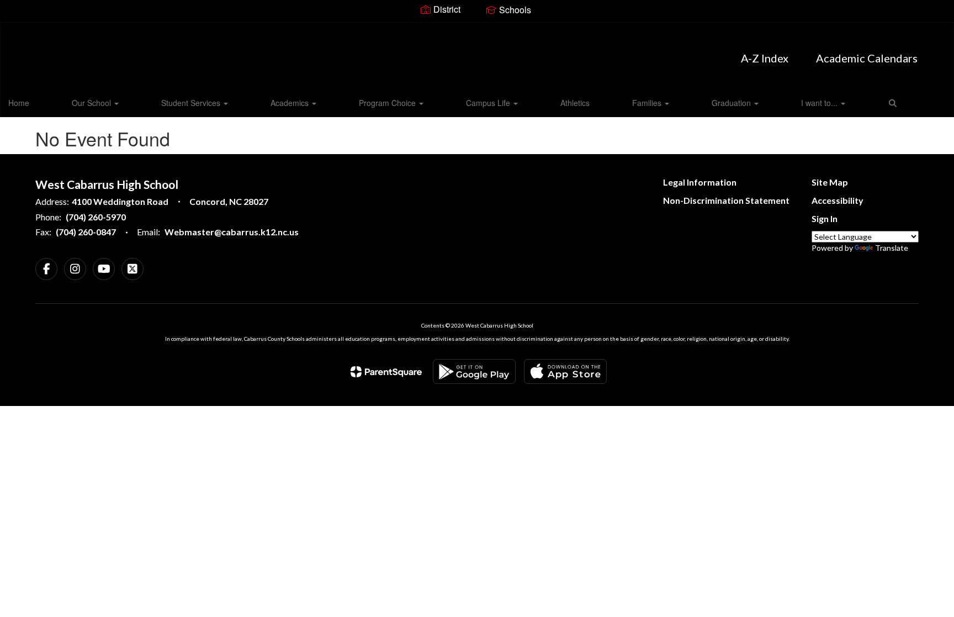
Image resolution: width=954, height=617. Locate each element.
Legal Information (699, 182)
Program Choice (388, 102)
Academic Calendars (867, 58)
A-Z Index (764, 58)
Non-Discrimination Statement (726, 200)
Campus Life (489, 102)
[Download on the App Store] (565, 371)
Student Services (191, 102)
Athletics (575, 102)
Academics (291, 102)
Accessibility (837, 200)
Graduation (732, 102)
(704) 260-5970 (96, 217)
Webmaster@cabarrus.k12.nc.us (232, 231)
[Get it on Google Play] (474, 371)
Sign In (825, 218)
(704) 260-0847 (86, 231)
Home (18, 102)
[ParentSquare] (386, 371)
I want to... (820, 102)
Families (648, 102)
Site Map (830, 182)
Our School (92, 102)
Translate (891, 247)
